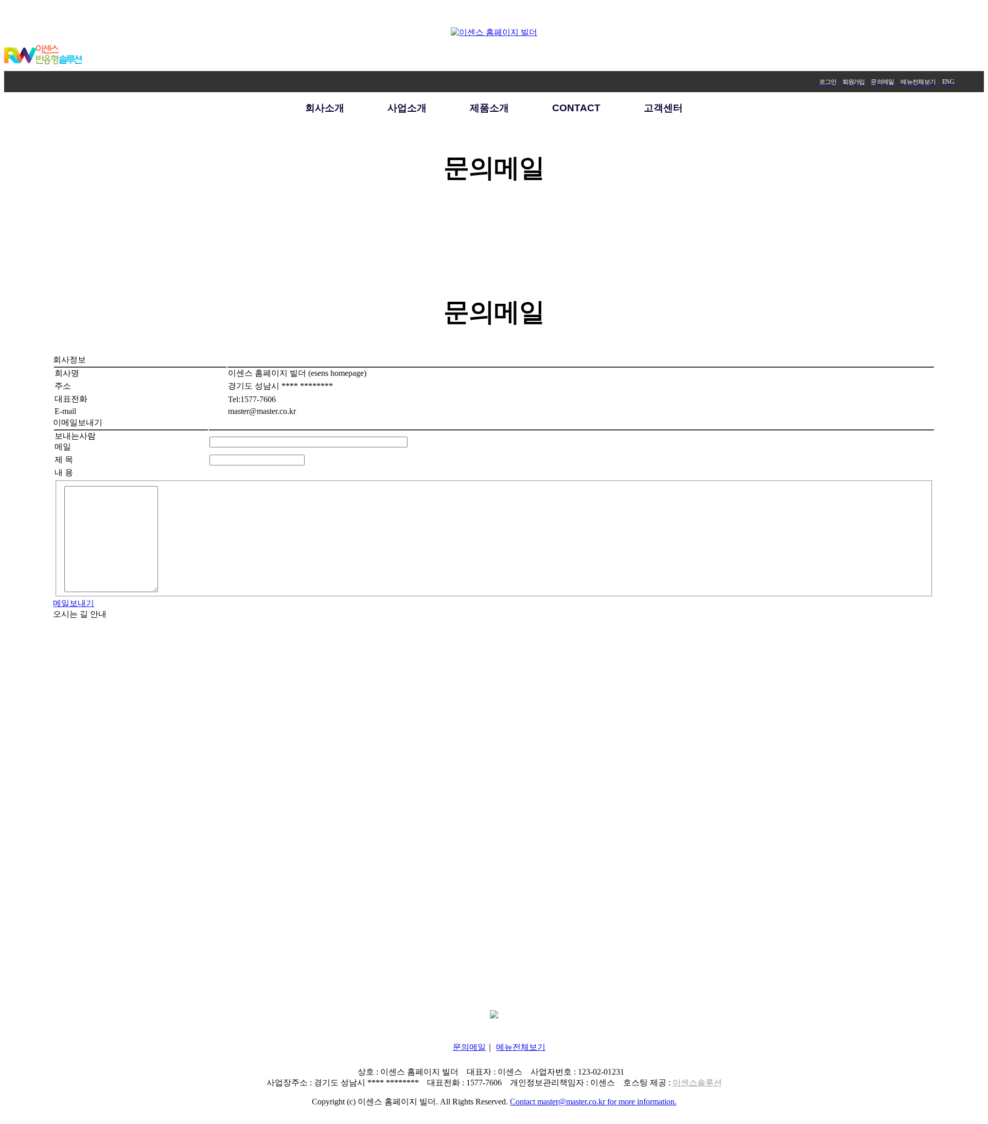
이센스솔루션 (697, 1082)
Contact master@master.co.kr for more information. (593, 1101)
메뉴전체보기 (520, 1047)
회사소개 (324, 107)
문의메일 (469, 1047)
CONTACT (576, 107)
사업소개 (407, 107)
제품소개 (489, 107)
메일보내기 (73, 603)
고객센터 (663, 107)
